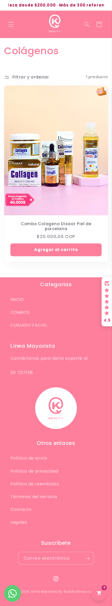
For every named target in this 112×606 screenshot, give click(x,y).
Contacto (21, 509)
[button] (11, 24)
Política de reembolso (34, 484)
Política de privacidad (34, 471)
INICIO (17, 300)
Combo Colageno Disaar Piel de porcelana (56, 226)
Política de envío (28, 458)
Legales (18, 522)
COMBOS (20, 312)
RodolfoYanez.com (79, 592)
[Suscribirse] (88, 558)
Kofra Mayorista (44, 592)
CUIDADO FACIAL (28, 325)
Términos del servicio (33, 497)
